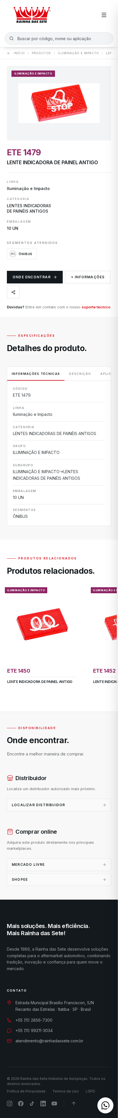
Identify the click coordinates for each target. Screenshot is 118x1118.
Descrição (80, 374)
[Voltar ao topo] (73, 1103)
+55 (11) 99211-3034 (34, 1030)
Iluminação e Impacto (78, 53)
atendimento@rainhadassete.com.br (49, 1040)
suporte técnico (96, 307)
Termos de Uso (65, 1091)
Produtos (41, 53)
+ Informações (88, 277)
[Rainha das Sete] (31, 15)
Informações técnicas (36, 374)
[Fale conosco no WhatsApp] (105, 1105)
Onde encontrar (32, 277)
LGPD (90, 1091)
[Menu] (104, 15)
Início (19, 53)
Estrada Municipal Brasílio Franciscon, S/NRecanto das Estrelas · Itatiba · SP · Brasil (54, 1006)
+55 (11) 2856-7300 (33, 1020)
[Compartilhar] (13, 292)
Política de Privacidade (26, 1091)
